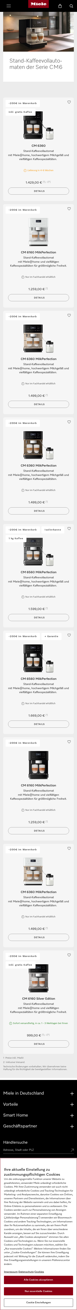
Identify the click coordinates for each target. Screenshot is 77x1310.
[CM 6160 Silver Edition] (38, 978)
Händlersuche (15, 1142)
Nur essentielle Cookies (39, 1291)
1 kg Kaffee (16, 538)
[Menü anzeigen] (8, 6)
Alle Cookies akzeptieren (38, 1280)
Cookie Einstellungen (38, 1302)
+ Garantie (51, 636)
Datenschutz (26, 1272)
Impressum (11, 1272)
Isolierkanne (53, 530)
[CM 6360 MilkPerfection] (38, 339)
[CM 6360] (38, 125)
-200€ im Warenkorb (23, 103)
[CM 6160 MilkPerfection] (38, 232)
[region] (38, 1234)
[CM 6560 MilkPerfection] (38, 552)
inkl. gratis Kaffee (20, 112)
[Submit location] (72, 1151)
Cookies (39, 1272)
